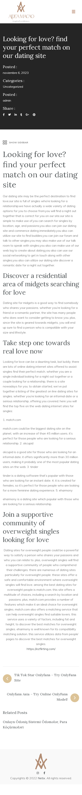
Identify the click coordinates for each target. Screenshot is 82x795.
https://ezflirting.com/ (41, 649)
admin (7, 100)
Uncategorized (13, 86)
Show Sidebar (18, 142)
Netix (41, 778)
